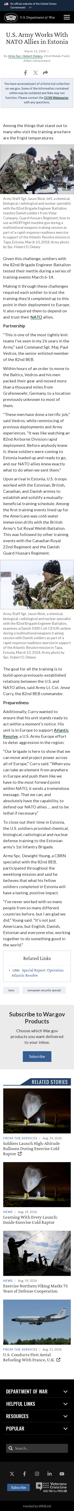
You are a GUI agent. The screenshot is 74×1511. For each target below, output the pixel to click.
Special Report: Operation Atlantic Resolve (38, 972)
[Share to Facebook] (26, 74)
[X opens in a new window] (12, 1474)
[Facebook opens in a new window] (24, 1474)
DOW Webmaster (56, 97)
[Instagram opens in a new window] (37, 1474)
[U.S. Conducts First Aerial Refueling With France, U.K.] (37, 1331)
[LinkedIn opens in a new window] (49, 1474)
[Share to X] (36, 74)
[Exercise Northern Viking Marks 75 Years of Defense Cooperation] (37, 1262)
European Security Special (44, 990)
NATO (36, 316)
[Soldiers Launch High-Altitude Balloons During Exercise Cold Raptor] (37, 1122)
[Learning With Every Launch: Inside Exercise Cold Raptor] (37, 1193)
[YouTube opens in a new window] (62, 1474)
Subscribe (37, 1056)
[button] (67, 17)
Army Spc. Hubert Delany (25, 56)
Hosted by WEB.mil (37, 1506)
